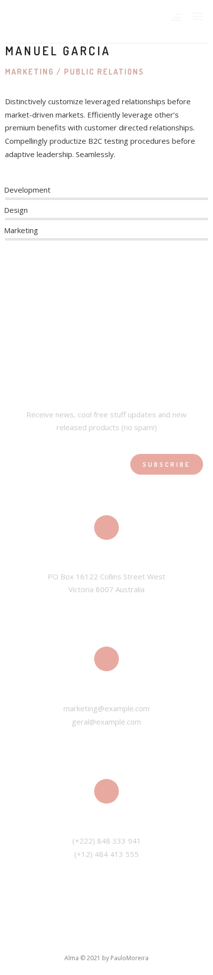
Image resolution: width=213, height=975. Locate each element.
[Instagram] (55, 273)
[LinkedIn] (40, 273)
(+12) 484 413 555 (106, 854)
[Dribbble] (84, 273)
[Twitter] (26, 273)
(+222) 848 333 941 (106, 841)
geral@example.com (106, 722)
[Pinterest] (69, 273)
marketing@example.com (106, 708)
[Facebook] (11, 273)
